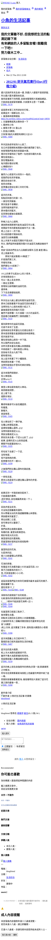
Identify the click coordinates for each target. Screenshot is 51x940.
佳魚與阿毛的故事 (25, 724)
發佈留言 (5, 750)
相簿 (8, 64)
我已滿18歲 (6, 935)
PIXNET (12, 901)
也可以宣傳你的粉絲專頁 (9, 805)
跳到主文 (5, 28)
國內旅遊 (21, 721)
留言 (26, 713)
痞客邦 (20, 713)
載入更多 (5, 733)
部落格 (9, 67)
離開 (15, 935)
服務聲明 (28, 904)
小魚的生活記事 (15, 20)
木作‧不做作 (5, 800)
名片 (8, 70)
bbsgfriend (5, 698)
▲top (3, 728)
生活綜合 (22, 59)
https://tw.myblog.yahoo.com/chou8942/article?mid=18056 (25, 119)
